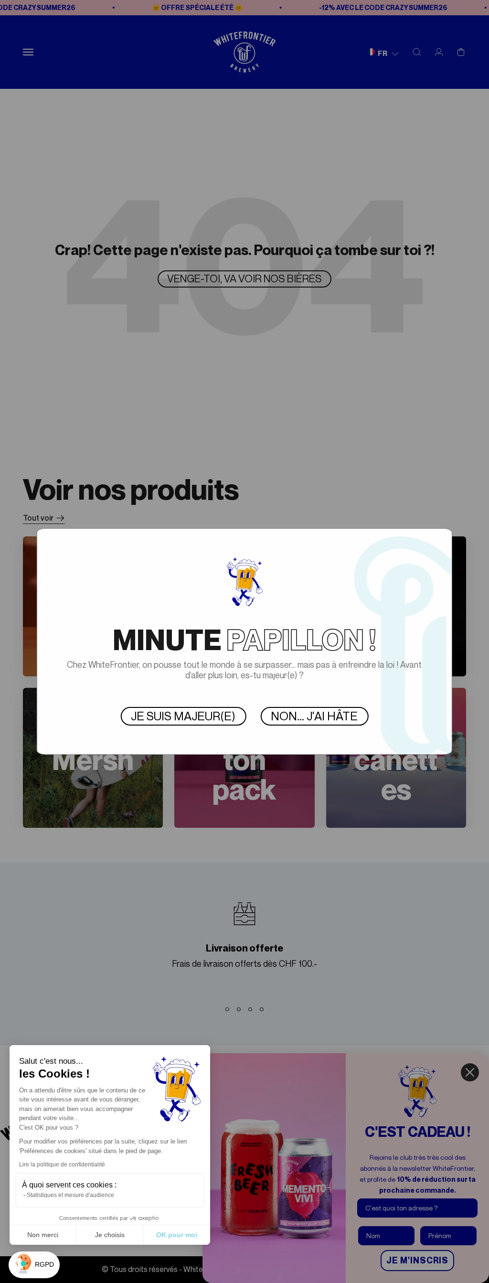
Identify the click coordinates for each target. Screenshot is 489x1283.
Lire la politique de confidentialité (62, 1164)
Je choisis (110, 1235)
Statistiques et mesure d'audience (70, 1195)
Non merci (42, 1235)
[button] (34, 1265)
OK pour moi (176, 1235)
